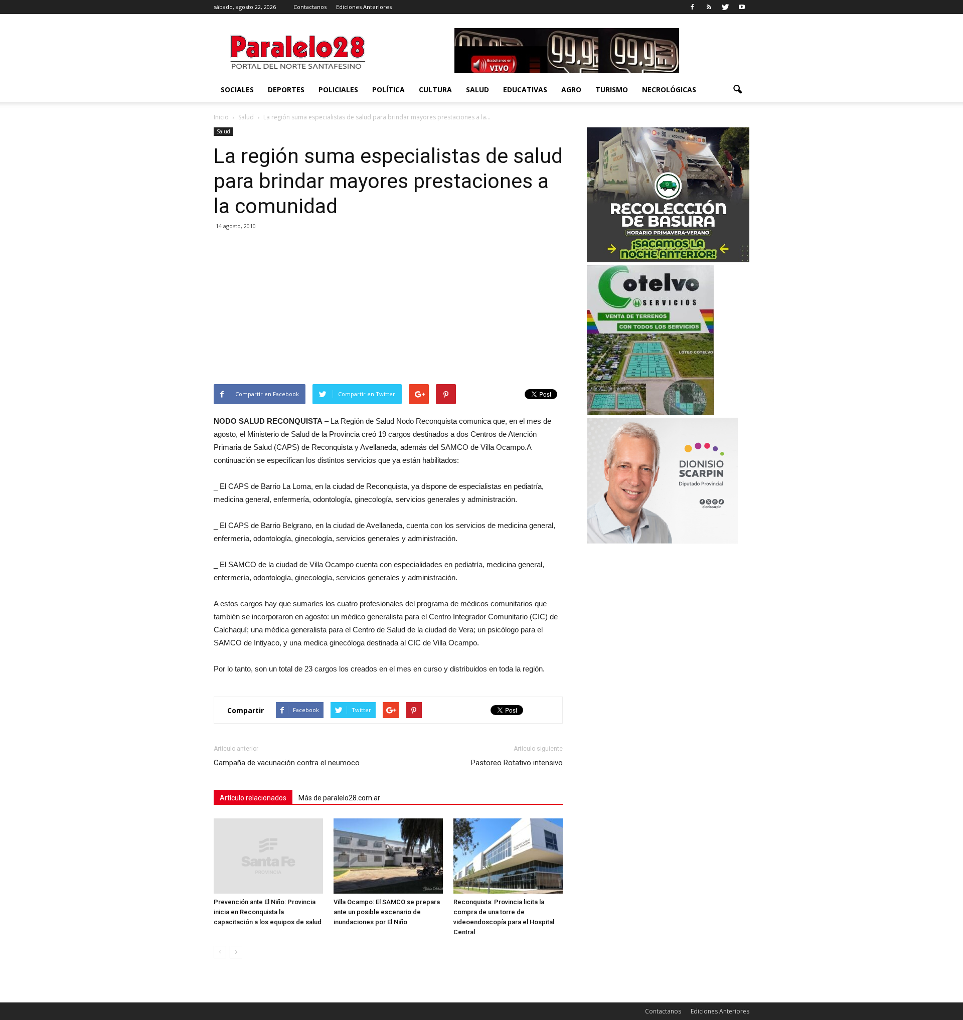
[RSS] (708, 7)
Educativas (525, 89)
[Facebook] (692, 7)
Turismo (611, 89)
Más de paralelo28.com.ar (339, 798)
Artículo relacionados (253, 798)
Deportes (286, 89)
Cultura (435, 89)
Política (388, 89)
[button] (737, 90)
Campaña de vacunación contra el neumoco (287, 762)
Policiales (338, 89)
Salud (477, 89)
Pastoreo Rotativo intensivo (517, 762)
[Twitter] (725, 7)
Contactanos (310, 7)
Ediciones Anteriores (364, 7)
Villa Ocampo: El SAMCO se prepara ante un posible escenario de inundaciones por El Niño (387, 912)
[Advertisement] (388, 309)
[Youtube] (741, 7)
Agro (571, 89)
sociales (237, 89)
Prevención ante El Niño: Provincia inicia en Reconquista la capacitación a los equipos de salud (268, 912)
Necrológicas (669, 89)
